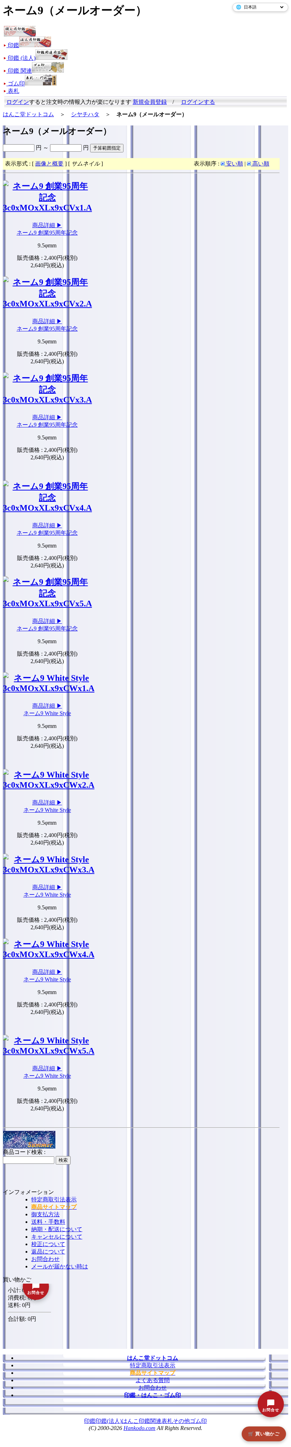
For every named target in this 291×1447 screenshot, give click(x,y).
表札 (167, 1421)
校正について (48, 1244)
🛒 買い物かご (264, 1433)
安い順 (234, 164)
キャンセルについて (56, 1237)
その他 (181, 1421)
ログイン (17, 102)
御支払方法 (45, 1214)
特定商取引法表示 (54, 1199)
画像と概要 (49, 164)
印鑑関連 (150, 1421)
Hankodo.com (139, 1428)
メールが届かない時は (59, 1266)
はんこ (130, 1421)
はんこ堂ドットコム (28, 114)
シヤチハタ (85, 114)
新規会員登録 (150, 102)
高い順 (260, 164)
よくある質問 (153, 1380)
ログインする (198, 102)
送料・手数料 (48, 1222)
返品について (48, 1252)
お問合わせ (45, 1259)
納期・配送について (56, 1229)
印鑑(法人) (108, 1421)
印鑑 (89, 1421)
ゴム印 (198, 1421)
